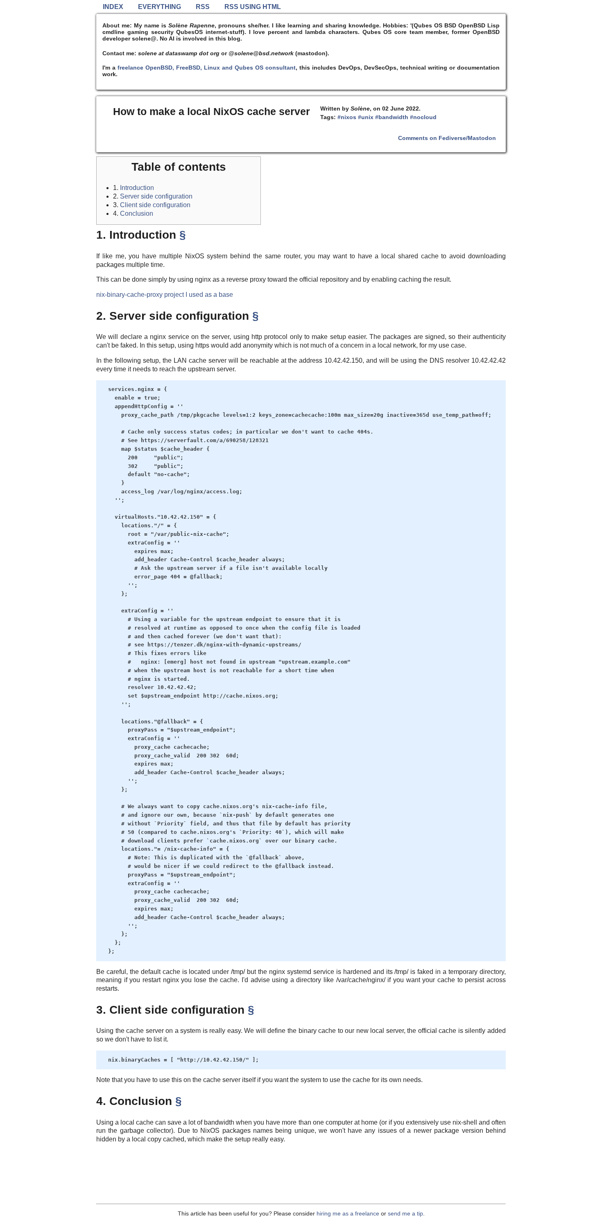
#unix (365, 117)
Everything (159, 6)
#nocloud (423, 117)
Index (113, 6)
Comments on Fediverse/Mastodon (447, 138)
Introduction (137, 187)
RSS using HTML (252, 6)
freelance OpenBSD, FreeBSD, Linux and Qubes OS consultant (207, 67)
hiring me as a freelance (348, 1213)
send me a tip (405, 1213)
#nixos (346, 117)
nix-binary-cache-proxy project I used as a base (164, 294)
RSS (203, 6)
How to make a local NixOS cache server (211, 111)
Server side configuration (156, 196)
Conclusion (136, 213)
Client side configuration (155, 204)
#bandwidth (391, 117)
